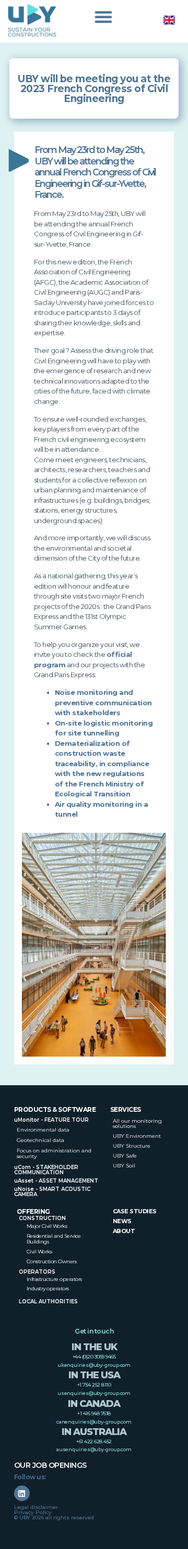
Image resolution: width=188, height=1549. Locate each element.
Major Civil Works (47, 1226)
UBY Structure (131, 1145)
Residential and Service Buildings (54, 1239)
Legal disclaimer (36, 1507)
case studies (135, 1211)
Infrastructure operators (54, 1279)
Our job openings (50, 1465)
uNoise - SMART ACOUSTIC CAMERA (52, 1192)
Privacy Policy (33, 1512)
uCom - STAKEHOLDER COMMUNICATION (46, 1170)
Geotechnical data (40, 1140)
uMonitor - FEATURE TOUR (51, 1119)
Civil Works (39, 1251)
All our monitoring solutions (137, 1123)
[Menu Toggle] (103, 19)
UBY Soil (124, 1165)
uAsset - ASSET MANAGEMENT (56, 1180)
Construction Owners (52, 1261)
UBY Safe (125, 1155)
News (122, 1221)
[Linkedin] (22, 1493)
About (124, 1231)
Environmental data (43, 1129)
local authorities (48, 1301)
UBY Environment (137, 1136)
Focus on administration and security (54, 1153)
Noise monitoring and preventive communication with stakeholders (103, 702)
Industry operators (48, 1288)
